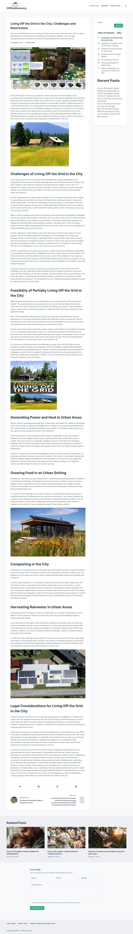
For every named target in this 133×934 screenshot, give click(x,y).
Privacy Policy (23, 923)
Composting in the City (109, 60)
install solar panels (55, 203)
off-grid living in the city (39, 251)
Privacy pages (115, 6)
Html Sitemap (11, 923)
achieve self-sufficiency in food (44, 246)
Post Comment (37, 908)
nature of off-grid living (33, 228)
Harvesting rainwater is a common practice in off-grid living (33, 269)
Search (99, 22)
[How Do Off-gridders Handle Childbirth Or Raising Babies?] (26, 837)
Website (84, 878)
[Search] (125, 6)
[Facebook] (20, 786)
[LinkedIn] (76, 786)
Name (34, 878)
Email (58, 878)
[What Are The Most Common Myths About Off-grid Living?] (107, 837)
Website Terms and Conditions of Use (42, 923)
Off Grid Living (94, 6)
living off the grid (43, 316)
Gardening (104, 6)
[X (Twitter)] (38, 786)
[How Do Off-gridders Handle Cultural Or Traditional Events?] (66, 837)
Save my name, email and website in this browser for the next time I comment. (56, 902)
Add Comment (36, 885)
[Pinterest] (57, 786)
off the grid (19, 180)
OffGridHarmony (17, 8)
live (52, 197)
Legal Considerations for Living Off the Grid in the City (110, 70)
